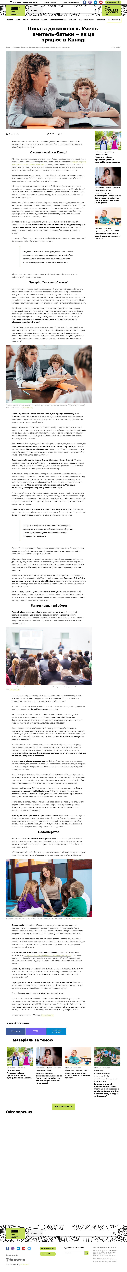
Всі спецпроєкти (30, 2)
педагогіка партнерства (62, 47)
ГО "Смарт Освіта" (111, 1250)
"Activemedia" (25, 1265)
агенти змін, (100, 187)
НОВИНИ (10, 20)
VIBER (35, 1031)
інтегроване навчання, (102, 1073)
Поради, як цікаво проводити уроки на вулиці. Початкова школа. (107, 159)
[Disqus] (63, 1142)
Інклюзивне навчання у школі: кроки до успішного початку (108, 236)
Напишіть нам (111, 2)
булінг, (109, 187)
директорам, (34, 47)
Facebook (15, 1031)
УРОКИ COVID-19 (50, 2)
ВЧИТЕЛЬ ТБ (101, 20)
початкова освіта (102, 155)
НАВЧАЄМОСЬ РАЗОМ (86, 20)
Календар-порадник (58, 20)
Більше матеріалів (63, 1107)
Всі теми (17, 2)
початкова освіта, (112, 1079)
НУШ (117, 231)
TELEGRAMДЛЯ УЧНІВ (56, 1031)
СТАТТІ (18, 20)
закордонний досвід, (46, 47)
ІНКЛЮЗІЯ (72, 20)
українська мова (100, 1081)
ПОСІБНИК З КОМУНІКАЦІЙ (69, 2)
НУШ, (109, 190)
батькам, (18, 47)
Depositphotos (27, 407)
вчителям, (25, 47)
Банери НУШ (46, 1254)
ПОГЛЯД (44, 20)
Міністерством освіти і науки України (104, 1253)
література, (99, 1076)
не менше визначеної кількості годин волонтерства (48, 955)
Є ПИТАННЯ (35, 20)
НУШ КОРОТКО (113, 20)
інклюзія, (110, 231)
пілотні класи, (99, 1079)
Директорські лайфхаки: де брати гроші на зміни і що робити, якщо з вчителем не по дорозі (108, 199)
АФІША (25, 20)
